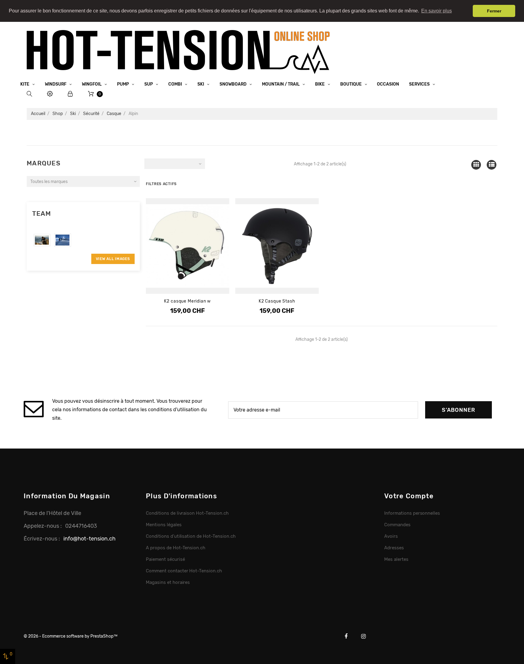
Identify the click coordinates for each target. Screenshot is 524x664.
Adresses (394, 548)
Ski (201, 84)
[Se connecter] (70, 93)
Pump (123, 84)
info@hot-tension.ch (89, 538)
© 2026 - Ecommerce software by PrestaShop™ (71, 636)
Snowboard (233, 84)
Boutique (351, 84)
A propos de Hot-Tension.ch (175, 548)
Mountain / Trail (281, 84)
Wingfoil (92, 84)
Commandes (397, 524)
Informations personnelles (412, 513)
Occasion (388, 84)
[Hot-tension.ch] (178, 51)
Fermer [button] (494, 10)
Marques (44, 163)
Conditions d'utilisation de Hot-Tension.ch (191, 536)
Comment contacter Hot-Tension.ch (184, 571)
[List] (491, 164)
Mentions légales (164, 524)
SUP (149, 84)
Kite (25, 84)
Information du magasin (67, 496)
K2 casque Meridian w (187, 301)
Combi (175, 84)
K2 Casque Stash (277, 301)
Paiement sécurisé (165, 559)
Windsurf (56, 84)
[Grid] (476, 164)
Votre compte (409, 496)
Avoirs (391, 536)
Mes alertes (396, 559)
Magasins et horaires (168, 582)
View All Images (113, 259)
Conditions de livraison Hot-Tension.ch (187, 513)
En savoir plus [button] (436, 10)
